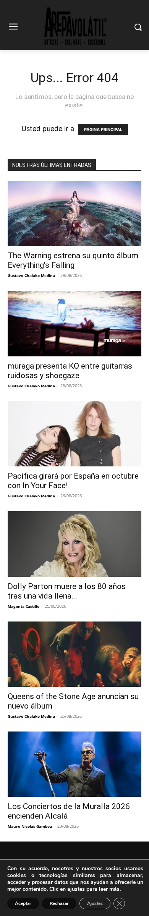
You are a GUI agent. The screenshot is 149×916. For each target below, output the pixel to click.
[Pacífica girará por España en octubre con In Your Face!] (74, 433)
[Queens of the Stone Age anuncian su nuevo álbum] (74, 654)
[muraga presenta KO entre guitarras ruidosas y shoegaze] (74, 323)
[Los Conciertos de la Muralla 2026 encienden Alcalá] (74, 764)
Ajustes (95, 903)
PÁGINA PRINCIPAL (103, 129)
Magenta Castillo (23, 606)
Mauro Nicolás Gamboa (30, 826)
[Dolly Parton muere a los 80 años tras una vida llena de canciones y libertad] (74, 543)
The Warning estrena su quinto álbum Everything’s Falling (73, 260)
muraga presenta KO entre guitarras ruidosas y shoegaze (70, 370)
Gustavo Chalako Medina (31, 275)
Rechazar (59, 903)
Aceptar (23, 903)
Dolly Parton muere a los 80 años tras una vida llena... (67, 591)
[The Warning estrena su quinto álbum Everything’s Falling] (74, 213)
